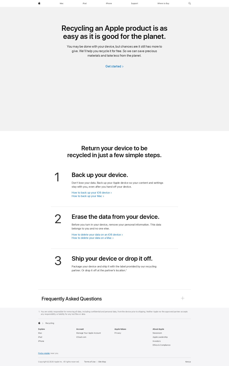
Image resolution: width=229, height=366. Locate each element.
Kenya (188, 362)
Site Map (102, 362)
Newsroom (157, 333)
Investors (157, 341)
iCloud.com (81, 337)
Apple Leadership (160, 337)
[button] (189, 3)
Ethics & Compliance (161, 345)
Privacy (117, 333)
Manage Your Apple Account (88, 333)
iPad (40, 337)
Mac (40, 333)
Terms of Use (89, 362)
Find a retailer (44, 353)
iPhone (41, 341)
